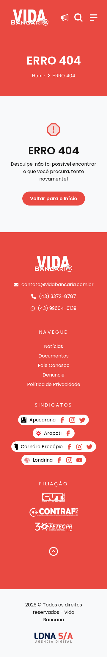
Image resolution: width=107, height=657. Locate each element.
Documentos (53, 355)
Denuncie (53, 374)
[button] (78, 17)
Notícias (53, 346)
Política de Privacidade (53, 384)
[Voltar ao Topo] (53, 551)
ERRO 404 (63, 76)
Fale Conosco (54, 365)
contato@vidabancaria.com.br (57, 284)
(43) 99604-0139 (57, 308)
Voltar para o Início (53, 198)
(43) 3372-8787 (57, 296)
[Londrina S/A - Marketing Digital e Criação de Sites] (53, 637)
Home (38, 76)
